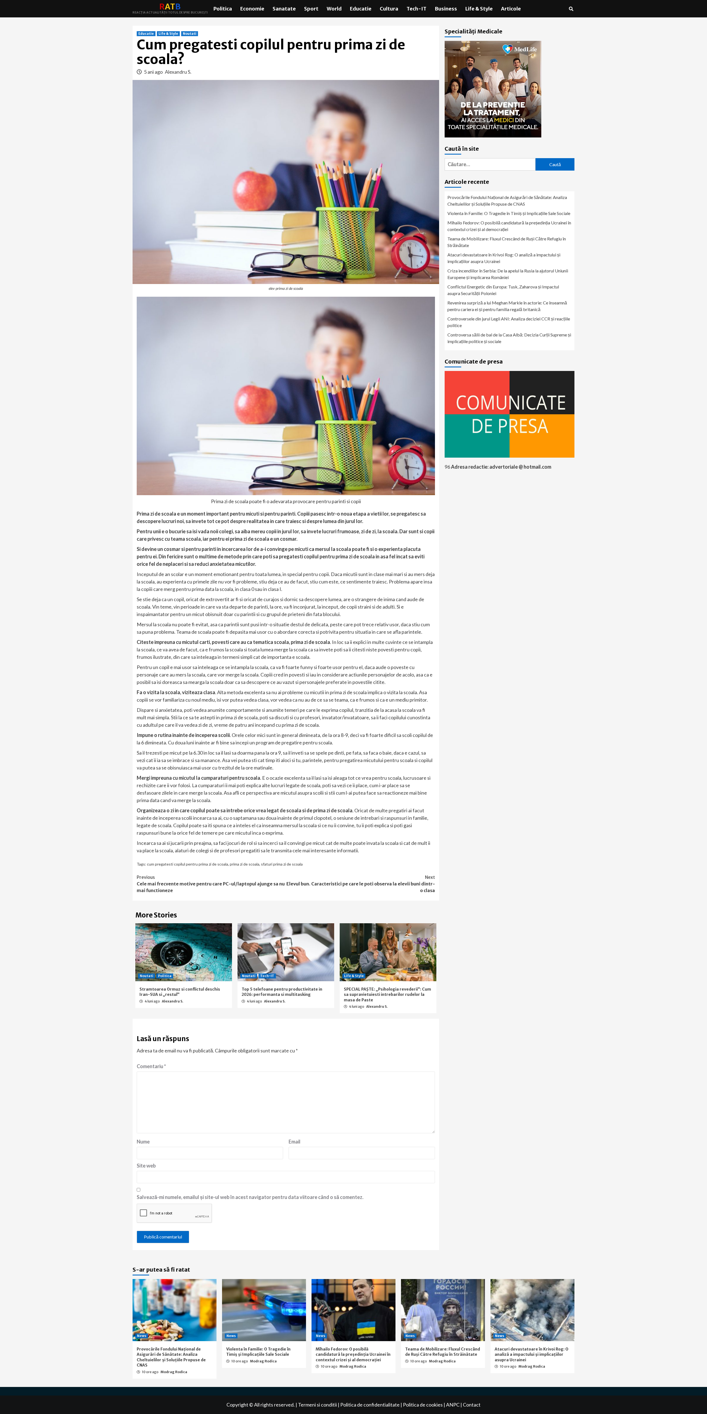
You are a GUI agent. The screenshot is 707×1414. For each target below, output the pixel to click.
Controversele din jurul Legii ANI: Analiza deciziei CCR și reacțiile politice (508, 322)
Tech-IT (416, 9)
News (141, 1336)
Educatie (360, 9)
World (334, 9)
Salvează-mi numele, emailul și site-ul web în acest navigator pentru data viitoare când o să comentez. (250, 1197)
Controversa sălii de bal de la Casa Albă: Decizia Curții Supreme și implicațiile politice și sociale (509, 338)
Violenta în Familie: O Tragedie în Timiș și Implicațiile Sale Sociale (508, 213)
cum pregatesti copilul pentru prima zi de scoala (187, 864)
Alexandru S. (178, 72)
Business (446, 9)
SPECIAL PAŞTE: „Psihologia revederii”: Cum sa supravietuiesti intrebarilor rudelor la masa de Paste (387, 994)
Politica (222, 9)
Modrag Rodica (173, 1372)
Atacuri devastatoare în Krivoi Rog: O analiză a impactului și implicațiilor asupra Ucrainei (503, 258)
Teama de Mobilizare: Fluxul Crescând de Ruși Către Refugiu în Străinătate (506, 242)
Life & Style (479, 9)
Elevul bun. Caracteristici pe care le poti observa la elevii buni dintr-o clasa (360, 883)
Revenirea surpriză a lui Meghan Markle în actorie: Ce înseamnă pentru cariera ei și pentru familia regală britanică (507, 306)
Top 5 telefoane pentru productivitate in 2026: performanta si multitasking (282, 992)
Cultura (389, 9)
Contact (472, 1405)
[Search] (571, 9)
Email (294, 1142)
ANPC (453, 1405)
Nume (143, 1142)
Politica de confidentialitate (370, 1405)
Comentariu (151, 1066)
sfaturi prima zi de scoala (282, 864)
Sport (311, 9)
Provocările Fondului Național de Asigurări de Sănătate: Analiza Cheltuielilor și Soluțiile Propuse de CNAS (507, 200)
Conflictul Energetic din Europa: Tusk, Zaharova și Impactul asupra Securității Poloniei (503, 290)
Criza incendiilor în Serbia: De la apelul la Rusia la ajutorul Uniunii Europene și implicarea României (507, 274)
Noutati (189, 33)
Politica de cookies (423, 1405)
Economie (252, 9)
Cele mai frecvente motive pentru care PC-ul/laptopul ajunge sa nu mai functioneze (211, 883)
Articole (511, 9)
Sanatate (284, 9)
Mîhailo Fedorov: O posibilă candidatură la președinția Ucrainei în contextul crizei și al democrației (509, 226)
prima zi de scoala (244, 864)
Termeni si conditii (317, 1405)
